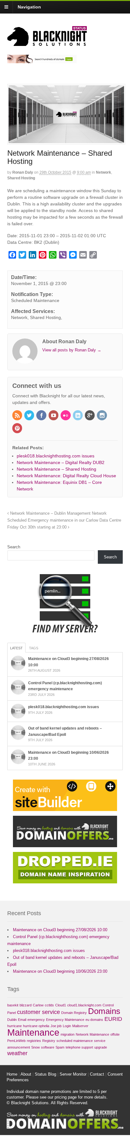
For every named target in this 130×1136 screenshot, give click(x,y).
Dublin (12, 1019)
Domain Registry (74, 1013)
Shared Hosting (21, 178)
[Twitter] (29, 415)
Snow (35, 1047)
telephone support (79, 1047)
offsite (115, 1034)
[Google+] (90, 415)
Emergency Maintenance (65, 1019)
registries (34, 1041)
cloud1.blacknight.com (84, 1005)
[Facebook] (41, 415)
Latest (16, 648)
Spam (60, 1047)
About (26, 1074)
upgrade (100, 1047)
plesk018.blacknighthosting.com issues (63, 707)
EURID (113, 1019)
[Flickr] (66, 415)
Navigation (29, 6)
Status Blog (45, 1074)
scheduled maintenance (74, 1041)
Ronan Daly (22, 172)
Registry (48, 1041)
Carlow (38, 1005)
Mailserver (80, 1026)
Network (103, 172)
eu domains (94, 1019)
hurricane (14, 1026)
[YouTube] (54, 415)
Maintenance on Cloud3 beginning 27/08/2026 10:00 (60, 929)
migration (67, 1034)
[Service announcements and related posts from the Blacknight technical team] (47, 42)
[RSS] (17, 415)
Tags (33, 648)
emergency (36, 1019)
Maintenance (33, 1032)
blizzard (26, 1005)
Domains (104, 1011)
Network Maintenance (92, 1034)
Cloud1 (60, 1005)
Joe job (56, 1026)
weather (17, 1053)
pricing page (66, 1097)
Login (67, 1026)
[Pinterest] (17, 428)
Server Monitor (73, 1074)
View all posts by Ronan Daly (71, 350)
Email (22, 1019)
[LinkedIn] (78, 415)
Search (13, 547)
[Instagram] (102, 415)
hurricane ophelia (36, 1026)
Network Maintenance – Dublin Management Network (58, 513)
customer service (38, 1012)
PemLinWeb (16, 1041)
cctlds (49, 1005)
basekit (12, 1005)
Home (12, 1074)
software (47, 1047)
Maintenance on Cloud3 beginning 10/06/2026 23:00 (60, 971)
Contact (97, 1074)
